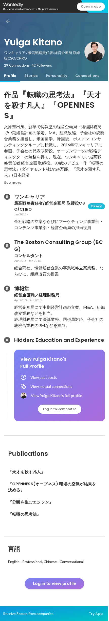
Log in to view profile (59, 409)
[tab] (10, 76)
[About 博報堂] (7, 289)
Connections (87, 75)
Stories (31, 75)
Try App (96, 613)
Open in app (91, 6)
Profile (10, 75)
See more (13, 182)
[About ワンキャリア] (7, 197)
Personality (56, 75)
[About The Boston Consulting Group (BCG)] (7, 246)
